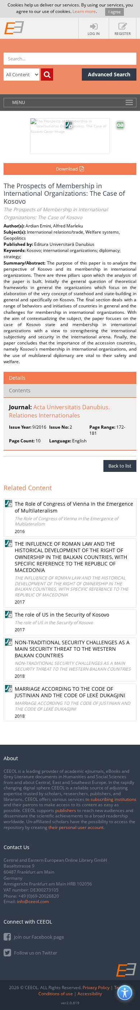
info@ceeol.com (33, 901)
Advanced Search (109, 74)
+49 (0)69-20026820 (38, 896)
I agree (114, 11)
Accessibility (90, 994)
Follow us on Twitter (35, 953)
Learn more (84, 11)
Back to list (119, 466)
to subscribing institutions (110, 799)
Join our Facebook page (38, 937)
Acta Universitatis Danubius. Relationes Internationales (59, 411)
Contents (20, 390)
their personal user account (75, 827)
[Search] (47, 74)
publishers (65, 810)
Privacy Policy (96, 987)
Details (17, 377)
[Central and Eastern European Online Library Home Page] (14, 27)
